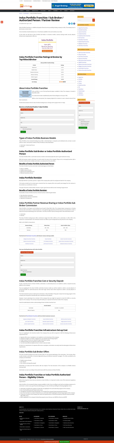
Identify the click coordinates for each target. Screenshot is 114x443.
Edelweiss (80, 93)
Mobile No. (22, 117)
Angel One (80, 77)
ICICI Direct (80, 95)
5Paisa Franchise (82, 54)
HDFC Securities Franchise (84, 52)
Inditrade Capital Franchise (48, 321)
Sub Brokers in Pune (38, 425)
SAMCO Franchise (82, 62)
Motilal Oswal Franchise (83, 41)
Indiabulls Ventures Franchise (66, 243)
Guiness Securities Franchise (66, 323)
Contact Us (85, 438)
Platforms (55, 10)
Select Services (23, 127)
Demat (49, 10)
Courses (65, 10)
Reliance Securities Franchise (29, 241)
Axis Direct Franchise (83, 56)
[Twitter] (72, 24)
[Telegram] (69, 24)
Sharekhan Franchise (83, 39)
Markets (21, 10)
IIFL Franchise (81, 37)
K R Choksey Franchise (48, 241)
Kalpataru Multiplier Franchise (29, 319)
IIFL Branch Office (66, 420)
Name (21, 113)
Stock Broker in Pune (53, 425)
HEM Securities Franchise (66, 319)
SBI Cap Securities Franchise (84, 60)
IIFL (79, 87)
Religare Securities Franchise (29, 239)
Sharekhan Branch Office (68, 418)
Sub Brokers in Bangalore (39, 422)
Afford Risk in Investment (25, 426)
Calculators (43, 10)
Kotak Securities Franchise (84, 35)
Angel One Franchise (83, 28)
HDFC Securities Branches (68, 427)
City (21, 122)
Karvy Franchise (48, 239)
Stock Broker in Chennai (53, 427)
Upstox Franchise (82, 31)
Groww (80, 83)
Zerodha (80, 79)
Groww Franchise (82, 33)
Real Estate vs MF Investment (26, 421)
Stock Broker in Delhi (53, 420)
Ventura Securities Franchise (84, 70)
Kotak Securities (82, 85)
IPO (60, 10)
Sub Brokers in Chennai (39, 427)
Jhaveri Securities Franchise (66, 239)
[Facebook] (74, 24)
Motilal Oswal (81, 91)
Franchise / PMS (35, 10)
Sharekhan (80, 89)
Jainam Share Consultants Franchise (66, 241)
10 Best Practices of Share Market (25, 424)
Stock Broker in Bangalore (54, 422)
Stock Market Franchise (31, 316)
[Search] (93, 20)
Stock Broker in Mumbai (53, 418)
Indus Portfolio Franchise (48, 319)
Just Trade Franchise (29, 321)
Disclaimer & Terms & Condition (47, 439)
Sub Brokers (26, 13)
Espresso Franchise (82, 58)
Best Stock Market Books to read (25, 430)
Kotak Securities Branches (68, 422)
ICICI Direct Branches (67, 425)
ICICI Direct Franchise (83, 45)
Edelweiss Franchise (82, 43)
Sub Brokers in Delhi (38, 420)
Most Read (72, 10)
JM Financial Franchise (48, 243)
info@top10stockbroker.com (82, 408)
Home (20, 13)
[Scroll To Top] (111, 438)
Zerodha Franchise (82, 30)
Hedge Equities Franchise (66, 321)
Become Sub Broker (64, 441)
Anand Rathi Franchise (83, 68)
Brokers (27, 10)
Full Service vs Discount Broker (24, 419)
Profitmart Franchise (29, 243)
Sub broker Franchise (31, 235)
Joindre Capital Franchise (29, 323)
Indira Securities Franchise (48, 323)
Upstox (80, 81)
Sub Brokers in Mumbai (39, 418)
